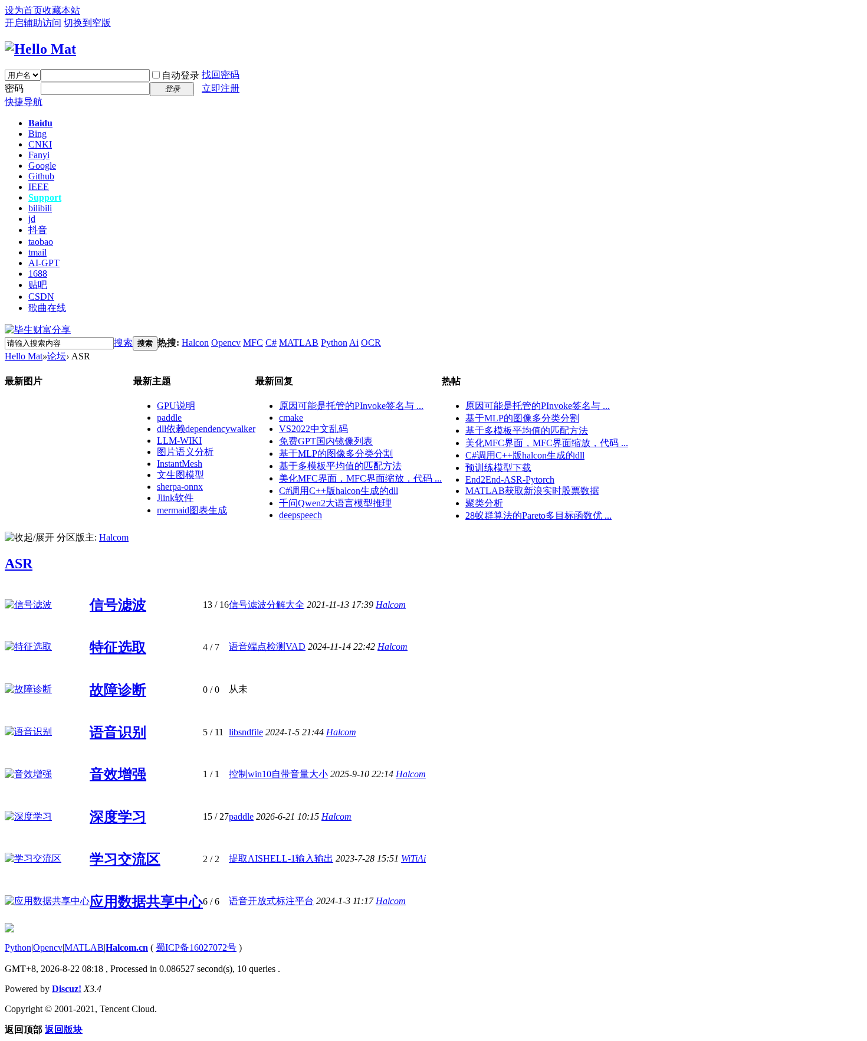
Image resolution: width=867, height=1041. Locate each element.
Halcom (114, 537)
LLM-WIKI (179, 441)
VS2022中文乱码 (313, 429)
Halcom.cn (127, 947)
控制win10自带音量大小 (278, 774)
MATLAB (298, 343)
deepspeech (300, 515)
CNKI (40, 144)
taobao (40, 242)
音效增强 (118, 774)
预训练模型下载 (498, 468)
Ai (354, 343)
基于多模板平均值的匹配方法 (340, 466)
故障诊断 (118, 690)
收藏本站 (61, 10)
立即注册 (220, 88)
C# (271, 343)
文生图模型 (180, 475)
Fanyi (39, 155)
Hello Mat (23, 356)
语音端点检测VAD (267, 646)
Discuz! (66, 989)
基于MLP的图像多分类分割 (336, 454)
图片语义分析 (185, 452)
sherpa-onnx (180, 487)
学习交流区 (125, 859)
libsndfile (246, 732)
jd (31, 219)
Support (44, 197)
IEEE (38, 187)
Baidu (40, 123)
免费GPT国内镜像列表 (326, 441)
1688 (37, 274)
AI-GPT (44, 263)
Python (334, 343)
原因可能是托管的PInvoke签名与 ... (351, 406)
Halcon (195, 343)
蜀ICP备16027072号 (196, 947)
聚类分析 (484, 503)
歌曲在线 (47, 308)
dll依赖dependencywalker (206, 429)
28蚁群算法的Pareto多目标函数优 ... (538, 515)
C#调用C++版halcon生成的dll (338, 491)
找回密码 (220, 75)
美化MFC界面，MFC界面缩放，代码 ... (360, 478)
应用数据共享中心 (146, 901)
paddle (169, 418)
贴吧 (37, 285)
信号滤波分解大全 (266, 605)
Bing (37, 134)
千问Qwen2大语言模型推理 (335, 503)
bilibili (40, 208)
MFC (253, 343)
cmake (291, 418)
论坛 (56, 356)
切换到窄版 (87, 23)
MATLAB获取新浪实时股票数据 (532, 491)
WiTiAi (413, 858)
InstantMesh (179, 464)
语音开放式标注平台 (271, 901)
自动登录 (180, 75)
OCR (371, 343)
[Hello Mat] (40, 49)
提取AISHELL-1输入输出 (281, 858)
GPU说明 (176, 406)
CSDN (41, 297)
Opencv (226, 343)
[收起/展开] (29, 538)
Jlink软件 (175, 498)
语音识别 (118, 732)
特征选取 (118, 647)
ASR (18, 563)
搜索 (123, 343)
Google (42, 166)
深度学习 (118, 816)
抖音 (37, 230)
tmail (37, 252)
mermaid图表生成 (192, 510)
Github (41, 176)
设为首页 (23, 10)
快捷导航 (23, 102)
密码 (14, 88)
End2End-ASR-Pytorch (509, 479)
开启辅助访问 (33, 23)
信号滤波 (118, 605)
